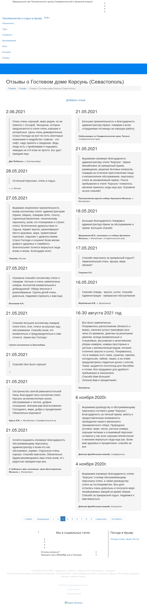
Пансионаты (8, 23)
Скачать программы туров (122, 71)
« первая (28, 518)
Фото (4, 46)
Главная (12, 88)
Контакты (6, 51)
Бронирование (9, 40)
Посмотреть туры (24, 71)
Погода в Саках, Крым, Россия (125, 538)
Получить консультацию (73, 71)
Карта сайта (73, 589)
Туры (4, 28)
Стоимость (7, 34)
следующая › (101, 518)
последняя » (117, 518)
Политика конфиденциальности (73, 584)
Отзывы (5, 57)
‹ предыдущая (42, 518)
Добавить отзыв (75, 100)
